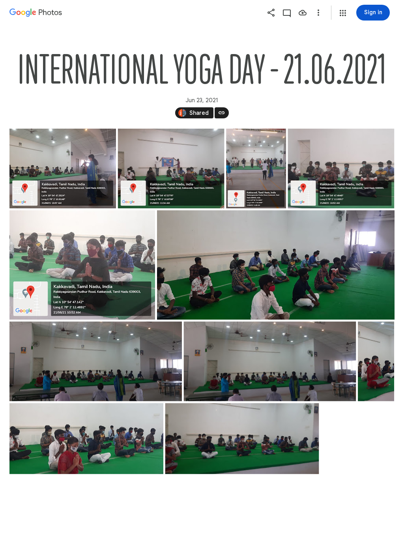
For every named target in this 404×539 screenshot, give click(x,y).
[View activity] (287, 13)
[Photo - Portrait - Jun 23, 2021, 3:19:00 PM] (256, 168)
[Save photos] (302, 13)
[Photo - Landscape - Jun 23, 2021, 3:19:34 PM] (276, 265)
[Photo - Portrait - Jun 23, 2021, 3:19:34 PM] (376, 361)
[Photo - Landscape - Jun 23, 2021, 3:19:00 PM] (62, 168)
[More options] (318, 13)
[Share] (271, 13)
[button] (343, 13)
